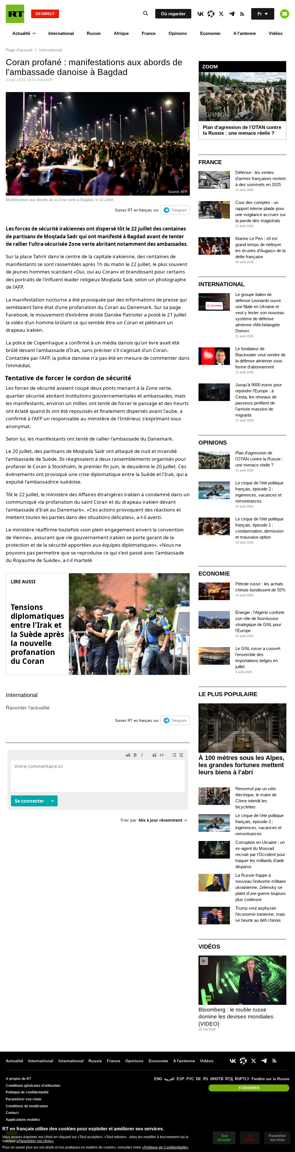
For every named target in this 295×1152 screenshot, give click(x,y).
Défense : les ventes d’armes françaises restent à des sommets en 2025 (260, 178)
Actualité (21, 33)
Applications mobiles (23, 1120)
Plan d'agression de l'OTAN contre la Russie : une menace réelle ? (259, 458)
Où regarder (173, 13)
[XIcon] (221, 13)
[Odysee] (210, 13)
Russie (94, 33)
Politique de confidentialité (27, 1092)
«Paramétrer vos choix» (35, 1141)
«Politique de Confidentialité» (165, 1147)
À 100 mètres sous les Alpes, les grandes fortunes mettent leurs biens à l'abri (241, 765)
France (149, 33)
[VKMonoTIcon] (200, 13)
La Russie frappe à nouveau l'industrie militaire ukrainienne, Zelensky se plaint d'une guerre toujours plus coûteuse (260, 887)
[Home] (15, 14)
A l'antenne (244, 33)
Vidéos (276, 33)
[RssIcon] (242, 13)
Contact (12, 1113)
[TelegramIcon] (231, 13)
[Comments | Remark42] (98, 788)
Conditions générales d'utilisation (33, 1086)
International (61, 33)
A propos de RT (18, 1079)
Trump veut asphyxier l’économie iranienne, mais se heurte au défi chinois (260, 914)
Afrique (121, 33)
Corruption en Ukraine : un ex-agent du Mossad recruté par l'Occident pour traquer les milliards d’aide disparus (260, 854)
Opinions (178, 33)
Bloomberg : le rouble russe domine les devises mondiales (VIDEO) (235, 1017)
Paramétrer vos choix (23, 1099)
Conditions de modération (27, 1106)
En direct (45, 14)
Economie (210, 33)
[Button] (284, 13)
